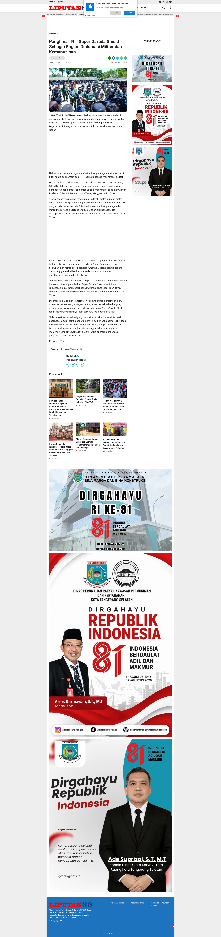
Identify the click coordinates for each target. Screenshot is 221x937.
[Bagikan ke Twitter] (117, 58)
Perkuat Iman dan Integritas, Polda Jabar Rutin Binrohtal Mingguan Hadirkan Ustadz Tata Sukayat (61, 450)
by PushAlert (91, 15)
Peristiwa (144, 8)
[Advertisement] (57, 20)
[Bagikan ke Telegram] (125, 58)
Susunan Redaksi (117, 903)
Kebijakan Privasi (138, 903)
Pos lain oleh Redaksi (76, 360)
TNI (60, 34)
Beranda (52, 34)
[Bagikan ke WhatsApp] (121, 58)
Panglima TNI (56, 349)
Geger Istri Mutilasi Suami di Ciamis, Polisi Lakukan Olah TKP (86, 399)
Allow (129, 12)
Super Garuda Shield (73, 349)
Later (116, 12)
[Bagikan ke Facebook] (113, 58)
